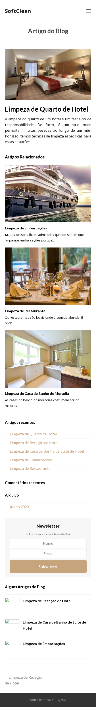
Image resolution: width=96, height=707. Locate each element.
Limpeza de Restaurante (25, 311)
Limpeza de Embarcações (26, 228)
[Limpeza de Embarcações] (48, 193)
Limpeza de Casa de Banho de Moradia (37, 393)
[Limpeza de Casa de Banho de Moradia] (48, 359)
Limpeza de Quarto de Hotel (33, 434)
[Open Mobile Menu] (88, 11)
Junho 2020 (19, 506)
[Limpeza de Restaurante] (48, 276)
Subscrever (48, 566)
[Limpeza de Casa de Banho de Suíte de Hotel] (12, 626)
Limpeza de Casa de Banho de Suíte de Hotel (47, 451)
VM (63, 699)
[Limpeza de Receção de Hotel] (12, 605)
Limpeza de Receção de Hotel (34, 442)
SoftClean (18, 11)
